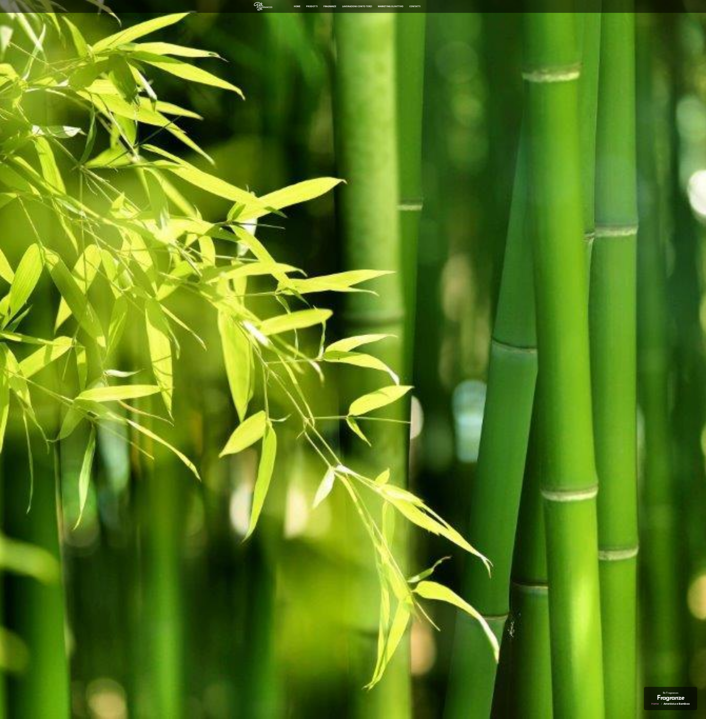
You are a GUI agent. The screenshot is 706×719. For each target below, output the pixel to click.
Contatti (414, 6)
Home (297, 6)
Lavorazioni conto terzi (357, 6)
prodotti (312, 6)
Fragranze (329, 6)
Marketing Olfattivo (390, 6)
